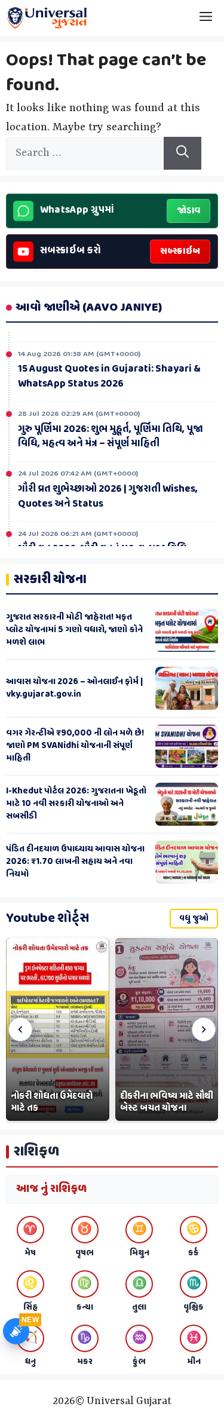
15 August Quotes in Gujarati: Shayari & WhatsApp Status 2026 (109, 373)
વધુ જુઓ (193, 918)
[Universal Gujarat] (48, 18)
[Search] (182, 153)
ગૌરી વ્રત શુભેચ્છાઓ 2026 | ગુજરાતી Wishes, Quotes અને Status (108, 493)
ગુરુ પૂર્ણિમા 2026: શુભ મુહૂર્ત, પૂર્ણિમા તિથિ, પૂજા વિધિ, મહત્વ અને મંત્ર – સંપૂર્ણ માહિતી (110, 434)
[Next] (204, 1029)
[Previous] (20, 1029)
